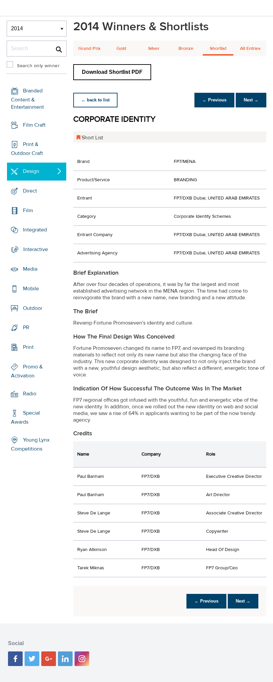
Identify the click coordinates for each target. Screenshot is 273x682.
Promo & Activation (27, 371)
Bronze (185, 49)
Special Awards (25, 417)
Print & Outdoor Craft (27, 149)
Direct (30, 191)
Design (31, 171)
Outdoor (32, 308)
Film (28, 210)
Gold (121, 49)
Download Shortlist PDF (112, 72)
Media (30, 269)
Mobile (31, 288)
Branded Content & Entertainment (27, 98)
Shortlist (218, 49)
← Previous (214, 99)
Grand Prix (89, 49)
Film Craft (34, 125)
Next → (251, 99)
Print (28, 347)
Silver (153, 49)
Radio (29, 393)
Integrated (35, 229)
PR (26, 327)
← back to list (95, 99)
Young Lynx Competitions (30, 444)
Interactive (35, 249)
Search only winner (38, 66)
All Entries (250, 49)
